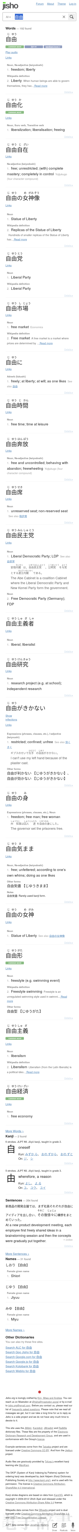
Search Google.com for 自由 (24, 1357)
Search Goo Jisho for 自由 (23, 1352)
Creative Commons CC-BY (35, 1450)
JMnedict (48, 1428)
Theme (62, 3)
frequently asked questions (26, 1409)
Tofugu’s (49, 1461)
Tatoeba (47, 1446)
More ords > (15, 1131)
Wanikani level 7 (53, 46)
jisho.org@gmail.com (19, 1405)
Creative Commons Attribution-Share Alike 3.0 (30, 1502)
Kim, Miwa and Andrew (49, 1398)
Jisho (10, 6)
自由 (15, 386)
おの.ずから (49, 1154)
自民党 (11, 561)
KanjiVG (58, 1495)
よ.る (38, 1183)
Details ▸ (68, 91)
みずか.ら (31, 1154)
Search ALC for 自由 (19, 1347)
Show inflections (11, 717)
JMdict (28, 1428)
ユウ (33, 1188)
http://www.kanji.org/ (39, 1480)
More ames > (15, 1330)
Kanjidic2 (37, 1428)
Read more (40, 86)
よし (28, 1183)
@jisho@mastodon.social (45, 1401)
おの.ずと (66, 1154)
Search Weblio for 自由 (20, 1371)
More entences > (17, 1254)
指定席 (23, 516)
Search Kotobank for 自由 (22, 1366)
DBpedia (43, 1510)
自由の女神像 (57, 936)
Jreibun (69, 1239)
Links (9, 57)
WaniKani (24, 1465)
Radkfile (63, 1428)
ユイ (43, 1188)
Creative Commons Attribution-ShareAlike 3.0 (45, 1513)
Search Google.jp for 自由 (22, 1361)
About (50, 3)
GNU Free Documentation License (28, 1517)
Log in (72, 3)
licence (40, 1439)
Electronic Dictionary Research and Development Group (37, 1433)
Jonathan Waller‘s (39, 1525)
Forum (40, 3)
